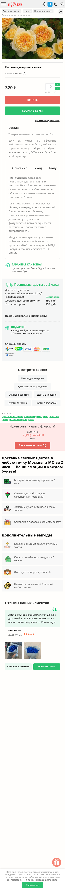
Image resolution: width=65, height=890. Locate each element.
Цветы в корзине (46, 394)
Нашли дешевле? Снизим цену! (26, 316)
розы (31, 419)
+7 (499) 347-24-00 (32, 435)
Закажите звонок (30, 445)
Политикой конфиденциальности (40, 879)
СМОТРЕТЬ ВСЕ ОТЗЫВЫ (18, 666)
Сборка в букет (32, 110)
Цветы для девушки (32, 378)
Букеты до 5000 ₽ (17, 402)
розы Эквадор (18, 419)
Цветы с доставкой (46, 402)
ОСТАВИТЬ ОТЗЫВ (46, 666)
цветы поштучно (12, 416)
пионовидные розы (36, 416)
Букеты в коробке (19, 394)
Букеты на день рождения (33, 386)
